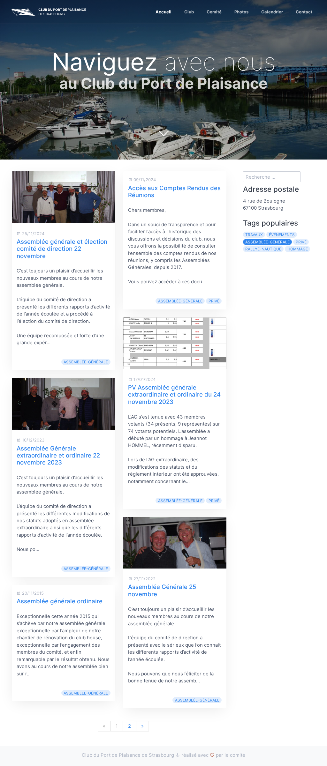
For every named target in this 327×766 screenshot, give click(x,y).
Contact (304, 11)
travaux (254, 234)
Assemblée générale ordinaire (60, 601)
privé (214, 301)
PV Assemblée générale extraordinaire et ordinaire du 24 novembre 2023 (174, 394)
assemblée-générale (86, 362)
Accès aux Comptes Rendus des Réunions (174, 191)
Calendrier (272, 11)
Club (189, 11)
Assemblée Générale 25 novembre (162, 590)
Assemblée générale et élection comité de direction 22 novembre (62, 249)
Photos (241, 11)
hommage (297, 249)
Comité (214, 11)
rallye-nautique (263, 249)
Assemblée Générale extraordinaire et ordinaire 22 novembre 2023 (58, 455)
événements (282, 234)
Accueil (163, 11)
